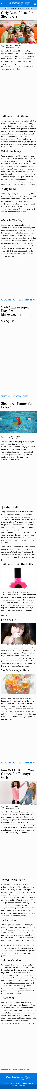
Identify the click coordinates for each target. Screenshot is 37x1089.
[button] (2, 3)
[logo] (18, 3)
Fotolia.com (34, 434)
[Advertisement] (18, 94)
